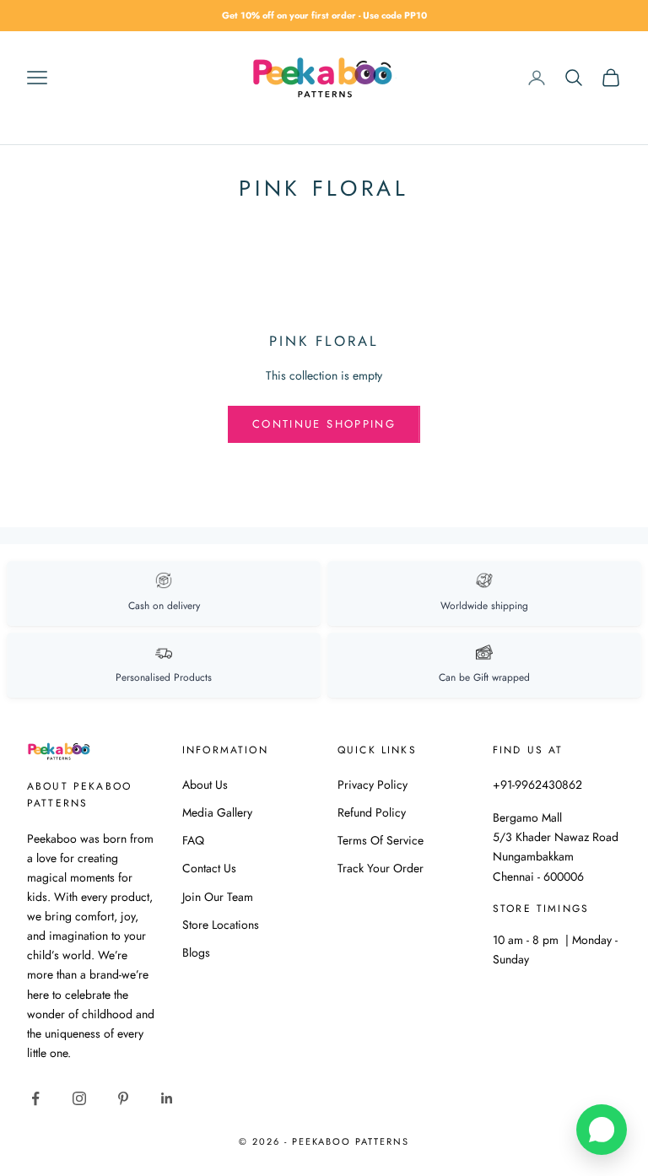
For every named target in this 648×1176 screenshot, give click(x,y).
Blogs (196, 952)
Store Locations (220, 924)
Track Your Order (381, 868)
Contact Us (209, 868)
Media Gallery (217, 812)
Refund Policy (372, 812)
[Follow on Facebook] (35, 1098)
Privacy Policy (373, 784)
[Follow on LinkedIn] (167, 1098)
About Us (205, 784)
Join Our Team (217, 896)
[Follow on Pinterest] (123, 1098)
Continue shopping (324, 424)
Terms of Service (381, 840)
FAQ (193, 840)
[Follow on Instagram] (79, 1098)
